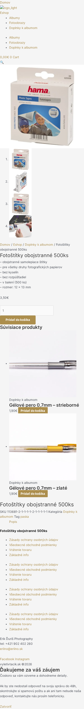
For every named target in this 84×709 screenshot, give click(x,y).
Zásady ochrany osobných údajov (33, 540)
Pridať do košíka (18, 320)
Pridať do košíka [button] (33, 410)
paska (24, 516)
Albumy (14, 18)
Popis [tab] (13, 522)
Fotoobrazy (17, 23)
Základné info (19, 555)
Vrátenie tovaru (20, 550)
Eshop (4, 12)
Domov (5, 244)
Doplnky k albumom (23, 28)
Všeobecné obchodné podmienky (33, 545)
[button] (2, 62)
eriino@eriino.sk (11, 649)
